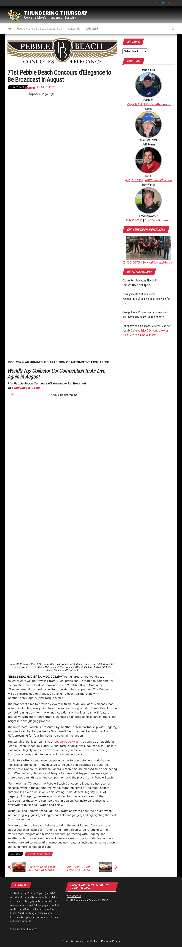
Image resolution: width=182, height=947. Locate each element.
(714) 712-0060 (133, 220)
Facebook (157, 3)
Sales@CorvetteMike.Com (154, 330)
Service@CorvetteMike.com (158, 262)
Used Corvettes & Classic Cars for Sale (39, 28)
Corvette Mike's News (39, 854)
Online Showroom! (28, 929)
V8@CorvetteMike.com (158, 104)
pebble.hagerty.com (26, 387)
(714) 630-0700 (134, 104)
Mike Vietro (49, 87)
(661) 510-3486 (134, 180)
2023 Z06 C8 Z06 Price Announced (79, 868)
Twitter (163, 3)
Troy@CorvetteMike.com (158, 220)
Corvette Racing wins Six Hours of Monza (41, 868)
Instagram (169, 3)
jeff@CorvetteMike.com (158, 180)
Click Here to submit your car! (139, 335)
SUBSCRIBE (91, 28)
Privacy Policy (110, 941)
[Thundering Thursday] (10, 28)
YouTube (174, 3)
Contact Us (73, 28)
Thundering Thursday (55, 12)
